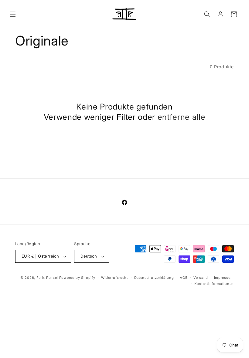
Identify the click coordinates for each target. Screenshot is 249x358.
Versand (200, 277)
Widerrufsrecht (114, 277)
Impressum (224, 277)
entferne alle (182, 117)
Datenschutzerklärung (154, 277)
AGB (183, 277)
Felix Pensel (47, 277)
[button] (12, 14)
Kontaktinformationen (214, 284)
